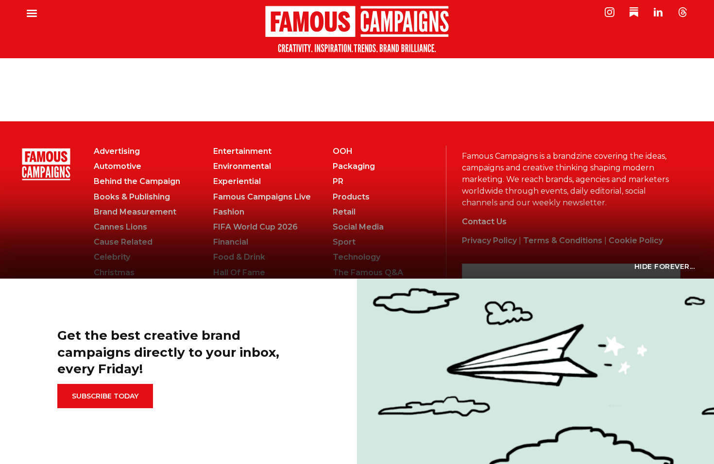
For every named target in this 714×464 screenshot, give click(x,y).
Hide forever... (664, 266)
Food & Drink (239, 257)
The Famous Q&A (368, 272)
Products (351, 196)
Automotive (117, 166)
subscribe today (105, 396)
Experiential (237, 181)
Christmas (114, 272)
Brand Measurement (135, 211)
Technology (356, 257)
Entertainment (242, 151)
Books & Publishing (132, 196)
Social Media (358, 227)
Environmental (242, 166)
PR (338, 181)
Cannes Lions (120, 227)
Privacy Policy (489, 240)
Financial (230, 242)
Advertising (117, 151)
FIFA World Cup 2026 (255, 227)
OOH (343, 151)
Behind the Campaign (137, 181)
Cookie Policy (636, 240)
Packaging (354, 166)
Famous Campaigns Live (262, 196)
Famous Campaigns (357, 29)
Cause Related (123, 242)
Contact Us (484, 221)
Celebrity (112, 257)
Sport (344, 242)
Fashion (228, 211)
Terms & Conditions (562, 240)
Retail (344, 211)
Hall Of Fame (239, 272)
